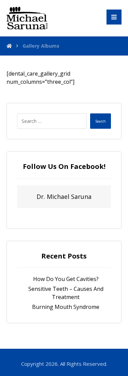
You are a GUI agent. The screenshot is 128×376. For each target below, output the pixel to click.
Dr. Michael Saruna (64, 196)
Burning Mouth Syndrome (65, 307)
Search (100, 121)
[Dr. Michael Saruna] (26, 18)
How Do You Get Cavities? (66, 279)
